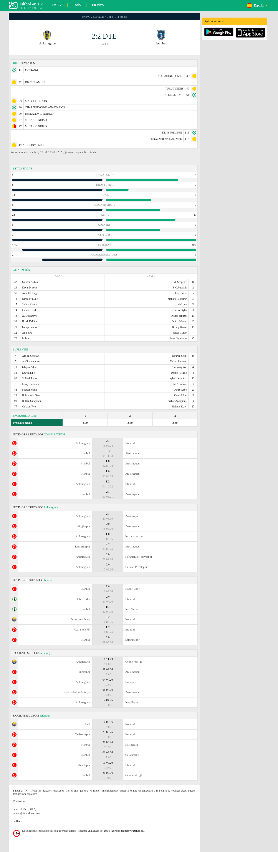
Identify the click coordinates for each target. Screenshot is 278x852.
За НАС (17, 821)
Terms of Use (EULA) (24, 809)
